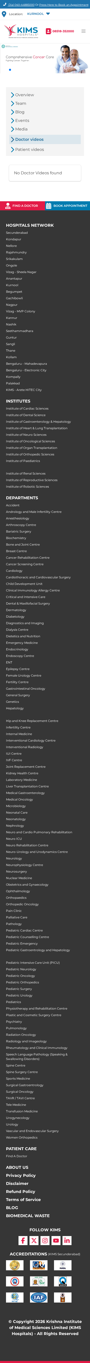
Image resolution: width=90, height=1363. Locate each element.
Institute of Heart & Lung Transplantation (37, 428)
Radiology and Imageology (26, 1041)
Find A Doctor (16, 1156)
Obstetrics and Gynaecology (27, 884)
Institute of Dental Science (26, 415)
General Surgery (18, 695)
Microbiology (16, 806)
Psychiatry (14, 1021)
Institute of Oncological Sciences (30, 441)
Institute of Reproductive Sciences (32, 480)
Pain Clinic (14, 911)
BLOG (12, 1207)
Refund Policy (20, 1191)
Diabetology (15, 616)
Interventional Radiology (24, 747)
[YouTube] (56, 1240)
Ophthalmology (18, 891)
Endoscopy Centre (20, 656)
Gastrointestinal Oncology (25, 688)
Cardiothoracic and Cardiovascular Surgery (38, 577)
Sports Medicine (18, 1078)
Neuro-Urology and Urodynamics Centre (37, 852)
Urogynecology (18, 1118)
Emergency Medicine (22, 643)
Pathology (14, 924)
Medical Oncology (19, 799)
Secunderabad (17, 233)
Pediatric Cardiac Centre (24, 930)
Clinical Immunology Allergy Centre (33, 590)
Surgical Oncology (20, 1091)
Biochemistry (16, 538)
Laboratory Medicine (21, 780)
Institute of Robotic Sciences (27, 486)
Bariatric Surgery (18, 531)
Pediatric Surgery (19, 989)
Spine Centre (15, 1065)
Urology (12, 1124)
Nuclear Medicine (19, 878)
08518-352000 (63, 31)
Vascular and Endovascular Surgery (32, 1131)
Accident (13, 505)
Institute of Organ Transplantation (31, 448)
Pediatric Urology (19, 995)
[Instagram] (45, 1240)
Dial (21, 5)
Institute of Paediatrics (23, 461)
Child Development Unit (24, 584)
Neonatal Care (17, 812)
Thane (10, 350)
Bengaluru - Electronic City (26, 370)
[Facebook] (23, 1240)
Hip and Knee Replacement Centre (32, 721)
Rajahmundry (16, 252)
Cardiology (14, 571)
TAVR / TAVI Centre (20, 1098)
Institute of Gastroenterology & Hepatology (38, 421)
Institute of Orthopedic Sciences (30, 454)
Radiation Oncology (21, 1035)
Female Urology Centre (23, 675)
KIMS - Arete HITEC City (24, 390)
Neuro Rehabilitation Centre (27, 845)
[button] (38, 14)
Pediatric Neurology (21, 969)
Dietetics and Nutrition (23, 636)
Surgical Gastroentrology (25, 1085)
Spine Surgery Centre (22, 1072)
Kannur (11, 318)
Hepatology (15, 708)
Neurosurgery (16, 871)
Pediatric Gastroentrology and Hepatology (38, 950)
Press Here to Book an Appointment (63, 5)
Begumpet (14, 291)
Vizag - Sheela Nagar (21, 272)
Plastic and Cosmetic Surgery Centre (33, 1015)
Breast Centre (16, 551)
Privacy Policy (21, 1175)
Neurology (14, 858)
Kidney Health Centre (22, 773)
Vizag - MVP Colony (20, 311)
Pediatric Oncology (20, 976)
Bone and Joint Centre (23, 544)
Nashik (11, 324)
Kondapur (13, 239)
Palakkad (13, 383)
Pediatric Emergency (22, 943)
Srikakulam (14, 259)
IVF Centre (14, 760)
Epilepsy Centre (18, 669)
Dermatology (16, 610)
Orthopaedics (16, 898)
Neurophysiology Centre (24, 865)
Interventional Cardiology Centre (31, 740)
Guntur (11, 337)
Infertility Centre (18, 727)
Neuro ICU (14, 839)
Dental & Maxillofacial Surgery (28, 603)
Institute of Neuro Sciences (26, 435)
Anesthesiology (17, 518)
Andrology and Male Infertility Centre (34, 512)
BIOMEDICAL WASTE (28, 1215)
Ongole (11, 265)
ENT (9, 662)
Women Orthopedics (22, 1137)
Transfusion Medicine (22, 1111)
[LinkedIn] (67, 1240)
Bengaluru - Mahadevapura (26, 363)
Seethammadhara (19, 331)
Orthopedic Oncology (22, 904)
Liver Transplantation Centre (27, 786)
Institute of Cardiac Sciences (27, 408)
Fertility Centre (17, 682)
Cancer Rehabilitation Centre (28, 557)
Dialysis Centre (17, 629)
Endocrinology (17, 649)
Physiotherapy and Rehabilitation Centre (36, 1008)
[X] (34, 1240)
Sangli (10, 344)
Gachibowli (14, 298)
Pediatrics (13, 1002)
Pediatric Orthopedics (22, 982)
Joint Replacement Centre (26, 767)
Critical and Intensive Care (25, 597)
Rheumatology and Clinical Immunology (37, 1048)
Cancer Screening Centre (25, 564)
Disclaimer (17, 1183)
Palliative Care (16, 917)
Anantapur (14, 278)
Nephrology (15, 825)
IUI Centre (14, 753)
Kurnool (12, 285)
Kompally (13, 377)
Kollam (11, 357)
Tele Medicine (16, 1105)
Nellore (11, 246)
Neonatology (16, 819)
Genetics (12, 702)
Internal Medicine (19, 734)
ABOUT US (17, 1167)
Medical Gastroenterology (25, 793)
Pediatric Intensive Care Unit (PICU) (33, 963)
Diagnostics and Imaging (25, 623)
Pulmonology (16, 1028)
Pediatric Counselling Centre (27, 937)
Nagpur (12, 305)
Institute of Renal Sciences (26, 473)
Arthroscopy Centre (21, 525)
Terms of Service (23, 1199)
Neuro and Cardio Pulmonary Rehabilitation (39, 832)
